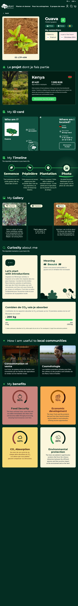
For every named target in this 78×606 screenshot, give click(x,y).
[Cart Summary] (75, 6)
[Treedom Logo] (8, 6)
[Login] (67, 6)
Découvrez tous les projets (44, 99)
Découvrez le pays (67, 146)
